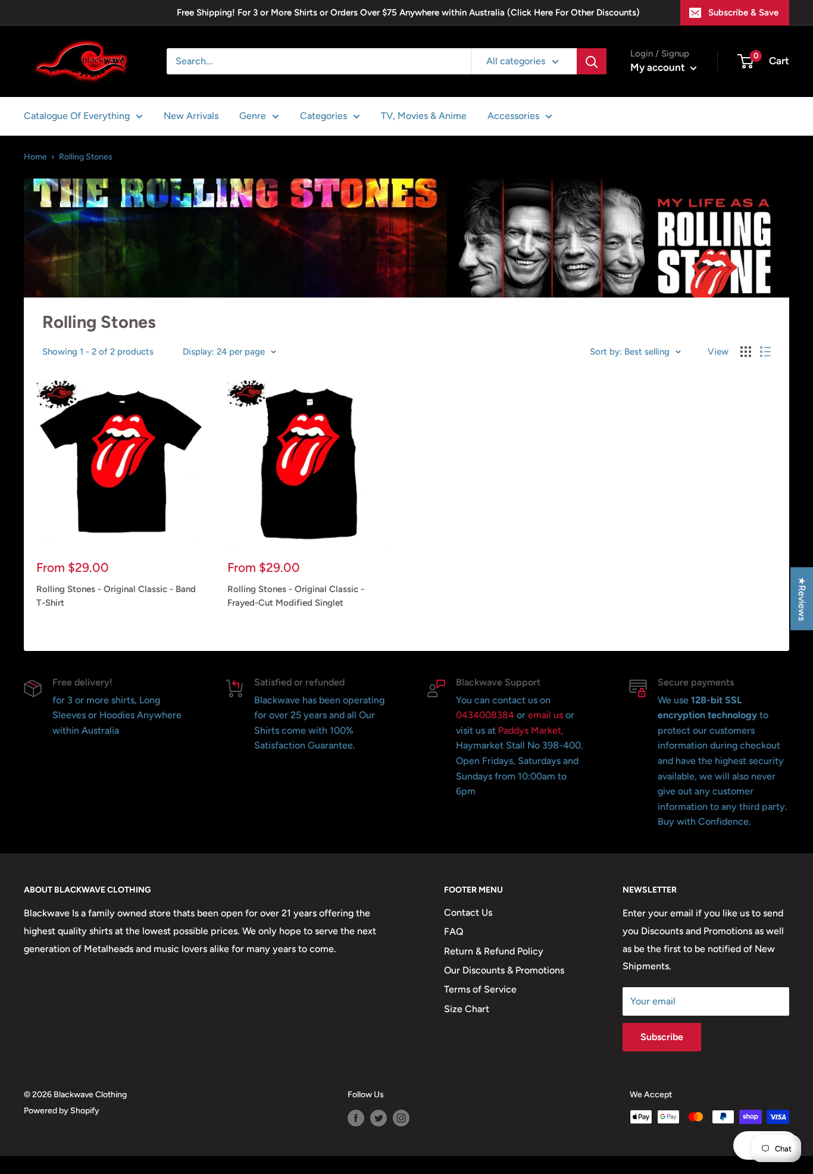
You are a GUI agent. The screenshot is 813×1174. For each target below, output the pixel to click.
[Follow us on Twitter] (378, 1118)
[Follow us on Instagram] (401, 1118)
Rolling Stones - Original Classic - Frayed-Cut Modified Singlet (295, 596)
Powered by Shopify (61, 1111)
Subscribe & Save (743, 12)
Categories (323, 115)
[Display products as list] (765, 351)
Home (35, 157)
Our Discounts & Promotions (504, 970)
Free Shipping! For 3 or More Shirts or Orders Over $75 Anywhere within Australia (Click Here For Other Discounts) (408, 12)
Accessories (513, 115)
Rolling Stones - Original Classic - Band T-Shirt (116, 596)
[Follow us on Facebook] (356, 1118)
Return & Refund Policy (493, 951)
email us (545, 715)
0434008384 (486, 715)
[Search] (591, 61)
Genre (252, 115)
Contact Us (468, 912)
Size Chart (466, 1009)
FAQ (454, 931)
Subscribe (661, 1036)
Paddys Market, (531, 730)
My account (658, 67)
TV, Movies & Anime (424, 115)
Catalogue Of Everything (77, 115)
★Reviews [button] (802, 599)
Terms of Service (480, 989)
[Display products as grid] (745, 351)
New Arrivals (191, 115)
